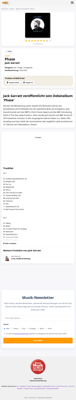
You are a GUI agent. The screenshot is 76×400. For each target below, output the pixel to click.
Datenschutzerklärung (21, 334)
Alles (8, 328)
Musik (12, 9)
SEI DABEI (38, 341)
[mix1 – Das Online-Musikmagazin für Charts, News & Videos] (6, 2)
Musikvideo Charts (49, 386)
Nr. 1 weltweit (21, 386)
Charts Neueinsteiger (34, 386)
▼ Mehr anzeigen (9, 243)
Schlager (32, 328)
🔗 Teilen (9, 51)
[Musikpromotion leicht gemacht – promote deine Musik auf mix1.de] (38, 367)
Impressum (38, 378)
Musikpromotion (40, 388)
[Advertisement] (38, 150)
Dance (16, 328)
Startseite (4, 9)
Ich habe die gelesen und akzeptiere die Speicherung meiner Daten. (36, 334)
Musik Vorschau (62, 386)
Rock (50, 328)
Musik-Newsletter (53, 388)
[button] (72, 4)
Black (42, 328)
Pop (23, 328)
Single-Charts (28, 388)
